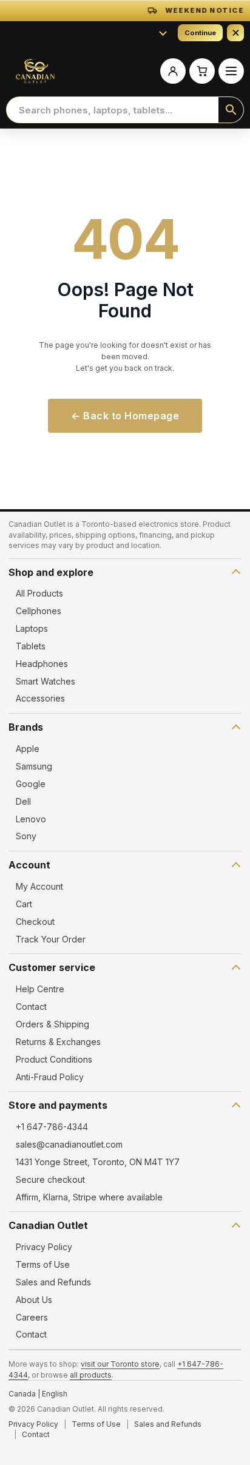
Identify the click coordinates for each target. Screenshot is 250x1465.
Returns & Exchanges (58, 1042)
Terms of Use (43, 1264)
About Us (34, 1299)
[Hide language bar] (235, 32)
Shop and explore (50, 572)
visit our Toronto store (120, 1364)
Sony (26, 836)
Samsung (34, 766)
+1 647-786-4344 (52, 1127)
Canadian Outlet (48, 1225)
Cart (24, 904)
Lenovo (31, 819)
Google (31, 784)
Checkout (35, 921)
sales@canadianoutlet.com (69, 1144)
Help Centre (40, 989)
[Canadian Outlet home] (35, 71)
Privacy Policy (44, 1247)
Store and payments (57, 1105)
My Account (39, 886)
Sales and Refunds (53, 1282)
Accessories (40, 698)
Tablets (31, 646)
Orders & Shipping (52, 1024)
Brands (25, 727)
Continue (200, 33)
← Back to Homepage (125, 416)
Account (29, 865)
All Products (39, 593)
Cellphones (38, 611)
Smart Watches (45, 681)
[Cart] (202, 71)
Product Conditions (54, 1059)
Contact (31, 1006)
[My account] (173, 71)
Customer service (51, 967)
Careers (32, 1317)
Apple (27, 748)
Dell (23, 801)
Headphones (42, 663)
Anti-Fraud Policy (50, 1077)
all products (91, 1374)
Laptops (32, 628)
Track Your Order (51, 939)
